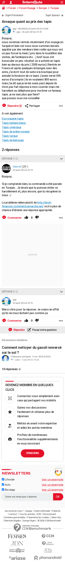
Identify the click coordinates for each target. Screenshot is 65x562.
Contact (13, 514)
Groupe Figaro (29, 520)
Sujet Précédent (14, 15)
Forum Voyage (27, 8)
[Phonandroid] (47, 558)
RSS (39, 514)
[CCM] (47, 536)
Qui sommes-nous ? (14, 511)
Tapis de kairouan (13, 140)
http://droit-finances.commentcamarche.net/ (27, 204)
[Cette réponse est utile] (26, 217)
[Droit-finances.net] (47, 543)
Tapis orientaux (11, 127)
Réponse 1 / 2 (10, 158)
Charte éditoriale (42, 511)
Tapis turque (10, 136)
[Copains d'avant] (17, 550)
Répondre (19, 329)
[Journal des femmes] (17, 536)
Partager (34, 105)
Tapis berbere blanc (14, 123)
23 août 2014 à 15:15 (32, 32)
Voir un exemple (52, 479)
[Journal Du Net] (17, 543)
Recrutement (49, 514)
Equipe (29, 511)
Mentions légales (13, 520)
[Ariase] (17, 558)
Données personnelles (15, 517)
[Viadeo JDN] (47, 550)
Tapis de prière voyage (15, 131)
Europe (43, 8)
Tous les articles (27, 514)
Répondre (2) (14, 105)
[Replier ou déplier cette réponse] (61, 159)
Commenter (14, 217)
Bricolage (9, 489)
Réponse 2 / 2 (10, 291)
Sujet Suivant (53, 15)
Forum (12, 8)
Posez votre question (44, 329)
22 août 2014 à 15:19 (22, 170)
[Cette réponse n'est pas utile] (37, 217)
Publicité (56, 511)
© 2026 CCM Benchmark (49, 520)
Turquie (54, 8)
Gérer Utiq (56, 517)
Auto (7, 484)
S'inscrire (32, 453)
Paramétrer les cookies (38, 517)
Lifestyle (9, 479)
